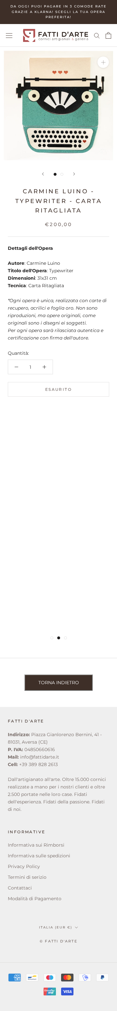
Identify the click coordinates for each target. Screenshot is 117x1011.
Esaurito (58, 389)
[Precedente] (43, 174)
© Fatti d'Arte (58, 941)
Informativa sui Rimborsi (36, 845)
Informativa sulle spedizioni (39, 856)
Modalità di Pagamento (34, 899)
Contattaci (20, 888)
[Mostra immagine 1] (55, 174)
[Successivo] (74, 174)
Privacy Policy (24, 866)
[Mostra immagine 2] (61, 174)
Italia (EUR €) (55, 927)
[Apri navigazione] (9, 35)
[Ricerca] (97, 35)
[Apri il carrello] (108, 35)
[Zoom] (103, 62)
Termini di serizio (27, 877)
